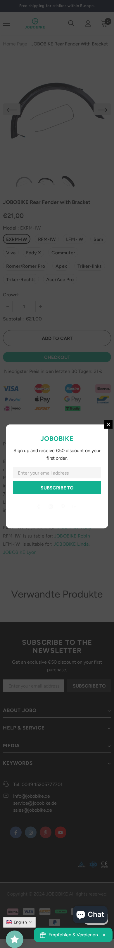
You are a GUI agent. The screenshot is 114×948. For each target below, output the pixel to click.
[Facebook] (38, 506)
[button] (19, 922)
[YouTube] (74, 506)
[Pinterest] (62, 506)
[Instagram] (50, 506)
